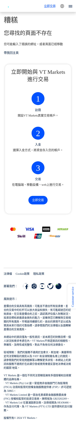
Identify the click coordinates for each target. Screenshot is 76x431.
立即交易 (50, 6)
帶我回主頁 (11, 52)
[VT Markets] (14, 5)
